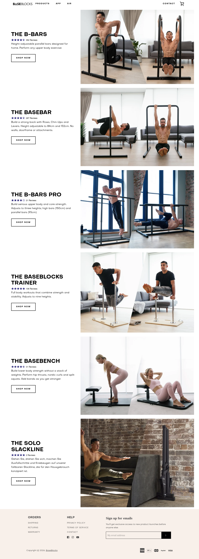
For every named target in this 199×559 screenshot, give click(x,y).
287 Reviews (31, 117)
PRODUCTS (42, 4)
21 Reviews (31, 200)
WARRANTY (34, 532)
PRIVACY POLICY (76, 523)
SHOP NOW (23, 58)
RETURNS (33, 528)
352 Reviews (31, 39)
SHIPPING (33, 523)
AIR (69, 4)
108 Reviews (31, 288)
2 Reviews (30, 455)
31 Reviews (31, 366)
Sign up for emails (119, 518)
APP (58, 4)
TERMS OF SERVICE (78, 528)
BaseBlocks (52, 551)
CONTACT (169, 4)
